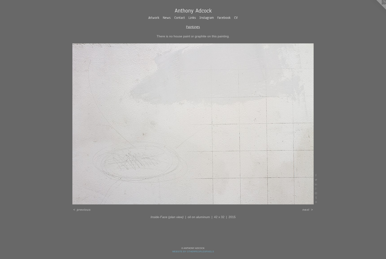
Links (192, 17)
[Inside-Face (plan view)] (193, 123)
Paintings (193, 27)
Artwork (153, 17)
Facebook (224, 17)
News (167, 17)
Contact (179, 17)
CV (236, 17)
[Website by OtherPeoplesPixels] (377, 9)
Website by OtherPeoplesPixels (193, 251)
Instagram (206, 17)
